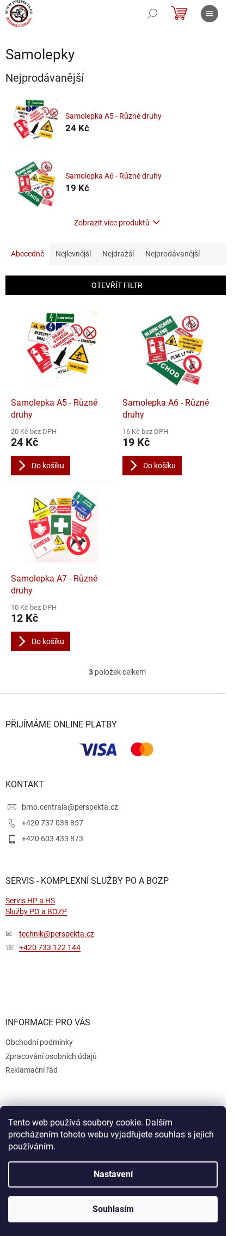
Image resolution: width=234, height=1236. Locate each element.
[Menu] (209, 14)
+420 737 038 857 (52, 822)
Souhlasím (113, 1209)
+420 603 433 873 (52, 838)
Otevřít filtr (117, 285)
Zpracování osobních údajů (51, 1056)
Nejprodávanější (172, 253)
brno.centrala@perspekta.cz (70, 807)
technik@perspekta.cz (56, 933)
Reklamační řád (31, 1070)
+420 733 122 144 (50, 947)
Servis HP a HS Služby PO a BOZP (36, 905)
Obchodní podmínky (39, 1042)
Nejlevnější (73, 253)
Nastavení (113, 1174)
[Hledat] (152, 14)
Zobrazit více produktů (112, 222)
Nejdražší (118, 253)
